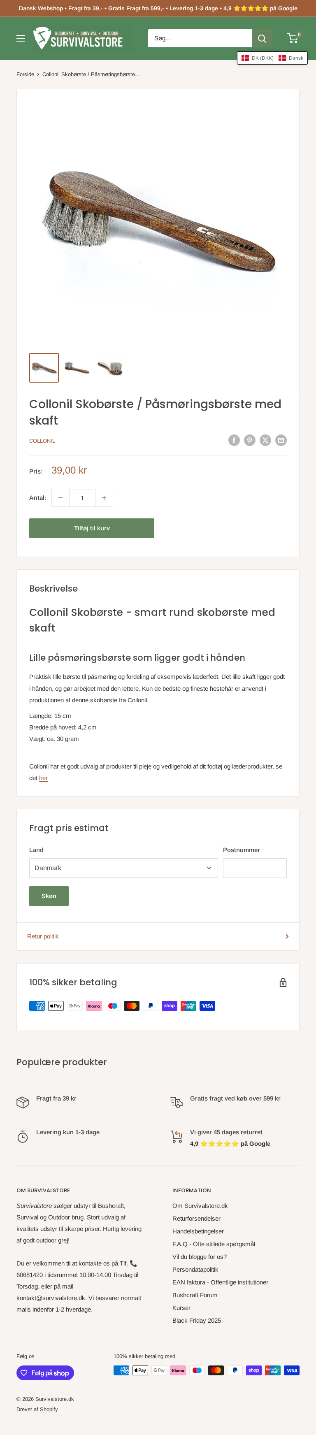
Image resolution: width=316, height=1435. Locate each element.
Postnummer (241, 849)
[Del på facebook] (234, 440)
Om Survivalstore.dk (200, 1205)
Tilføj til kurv (92, 528)
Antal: (37, 497)
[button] (272, 58)
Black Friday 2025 (196, 1320)
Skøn (49, 895)
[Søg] (262, 38)
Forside (25, 74)
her (43, 777)
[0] (293, 38)
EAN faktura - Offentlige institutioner (220, 1282)
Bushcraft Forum (195, 1294)
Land (36, 849)
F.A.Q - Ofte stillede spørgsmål (213, 1243)
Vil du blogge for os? (199, 1256)
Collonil (42, 441)
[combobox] (200, 38)
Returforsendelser (196, 1218)
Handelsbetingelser (198, 1231)
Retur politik (43, 936)
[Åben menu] (20, 38)
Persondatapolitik (195, 1269)
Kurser (181, 1307)
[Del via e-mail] (281, 440)
